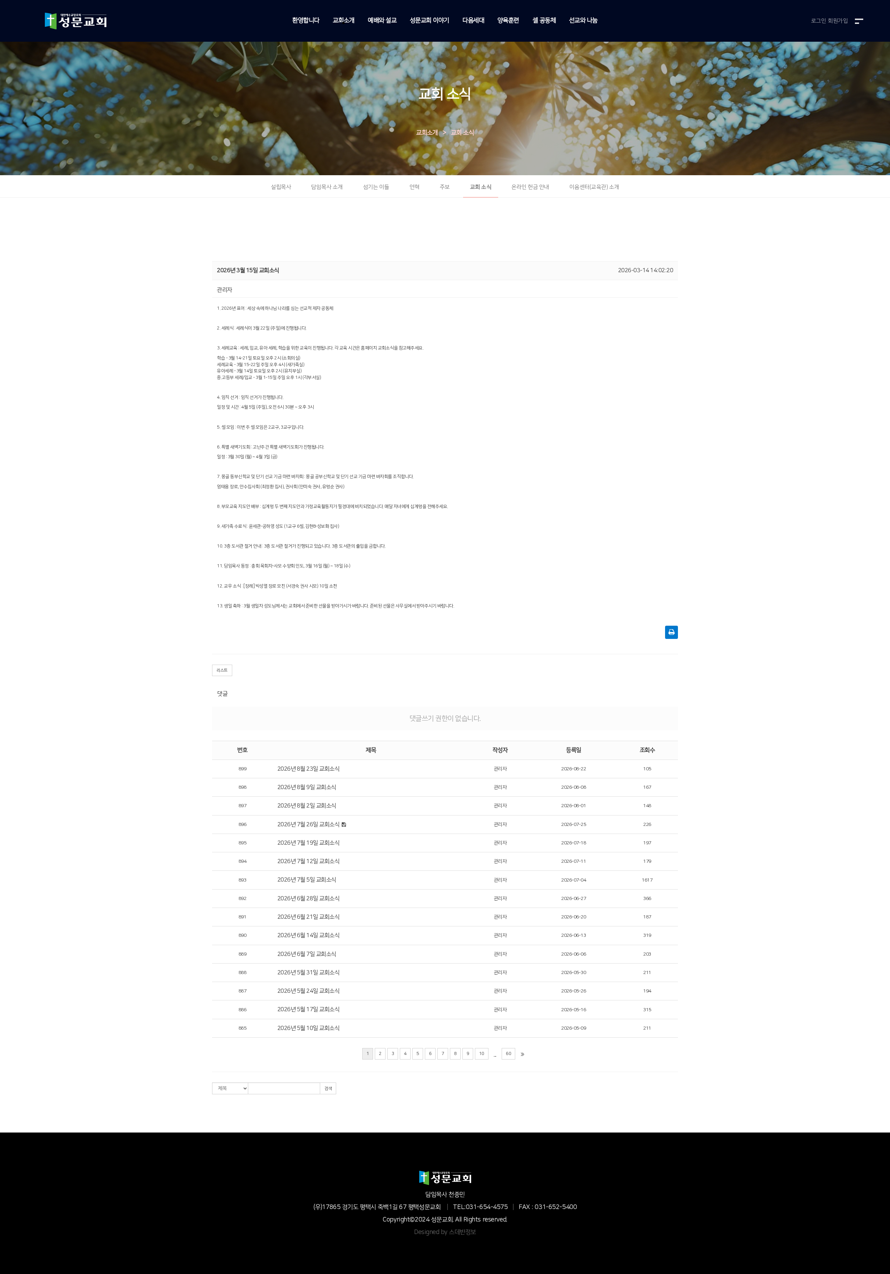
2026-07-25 (573, 824)
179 (647, 861)
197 (647, 843)
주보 (445, 187)
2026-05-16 (573, 1010)
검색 (328, 1088)
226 (647, 824)
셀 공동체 (544, 20)
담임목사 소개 (327, 187)
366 (647, 898)
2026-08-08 (573, 787)
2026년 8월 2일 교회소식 (306, 806)
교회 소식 (462, 132)
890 (242, 935)
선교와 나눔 (583, 20)
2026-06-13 (573, 935)
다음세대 (473, 20)
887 (242, 991)
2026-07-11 (573, 861)
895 (242, 843)
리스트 (222, 670)
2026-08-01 (573, 806)
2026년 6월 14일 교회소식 (308, 935)
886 (242, 1010)
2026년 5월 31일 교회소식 (308, 972)
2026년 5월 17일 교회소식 (308, 1009)
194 (647, 991)
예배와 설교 (382, 20)
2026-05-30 (573, 972)
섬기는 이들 (376, 187)
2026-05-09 (573, 1028)
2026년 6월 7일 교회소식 (306, 954)
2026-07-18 (573, 843)
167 (647, 787)
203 (647, 954)
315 (647, 1010)
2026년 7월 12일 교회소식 (308, 861)
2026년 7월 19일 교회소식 (308, 843)
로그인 (818, 21)
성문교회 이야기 (429, 20)
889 (242, 954)
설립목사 (281, 187)
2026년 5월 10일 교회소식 (308, 1028)
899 (242, 769)
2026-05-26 (573, 991)
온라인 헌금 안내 (530, 187)
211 (647, 972)
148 (647, 806)
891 (242, 917)
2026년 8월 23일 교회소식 (308, 769)
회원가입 (838, 21)
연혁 (415, 187)
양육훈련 (508, 20)
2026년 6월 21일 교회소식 (308, 917)
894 (242, 861)
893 (242, 880)
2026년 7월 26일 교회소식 (308, 824)
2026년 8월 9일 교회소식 (306, 787)
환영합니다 (305, 20)
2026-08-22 (573, 769)
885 (242, 1028)
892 (242, 898)
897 (242, 806)
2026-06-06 (573, 954)
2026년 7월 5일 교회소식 (306, 880)
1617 (647, 880)
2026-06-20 (573, 917)
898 (242, 787)
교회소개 (343, 20)
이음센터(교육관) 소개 (594, 187)
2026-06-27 (573, 898)
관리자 (500, 769)
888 (242, 972)
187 (647, 917)
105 (647, 769)
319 (647, 935)
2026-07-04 (573, 880)
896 (242, 824)
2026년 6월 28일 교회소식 (308, 898)
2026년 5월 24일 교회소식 (308, 991)
